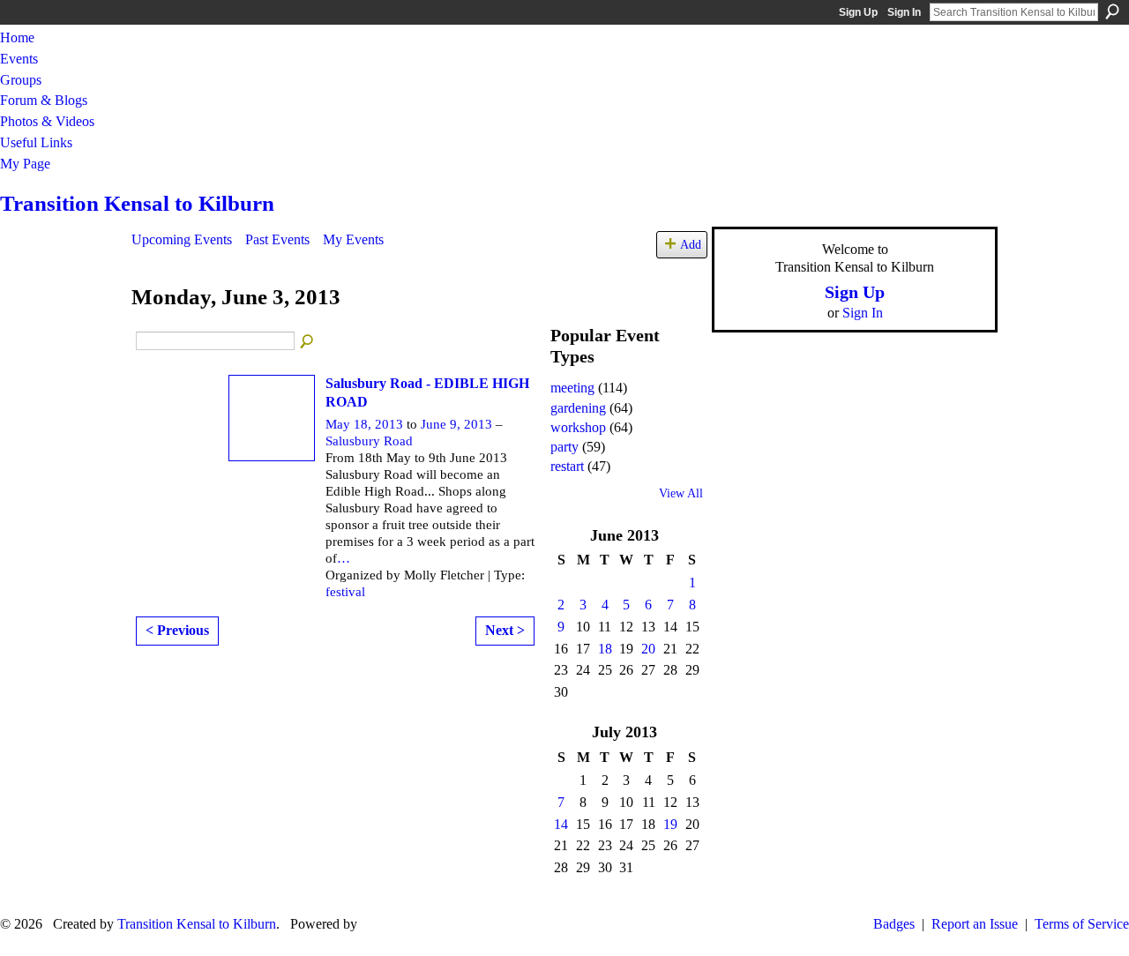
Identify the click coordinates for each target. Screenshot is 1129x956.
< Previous (177, 630)
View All (681, 493)
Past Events (277, 239)
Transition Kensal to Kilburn (137, 203)
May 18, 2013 (364, 424)
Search (1112, 11)
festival (345, 592)
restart (567, 466)
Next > (505, 630)
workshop (578, 427)
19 (670, 824)
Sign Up (858, 12)
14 (561, 824)
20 (648, 648)
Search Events (308, 342)
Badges (894, 923)
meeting (572, 387)
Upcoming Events (181, 239)
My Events (353, 239)
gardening (578, 407)
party (564, 446)
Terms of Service (1082, 923)
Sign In (904, 12)
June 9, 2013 (456, 424)
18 (605, 648)
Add (690, 244)
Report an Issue (974, 923)
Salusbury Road (369, 441)
